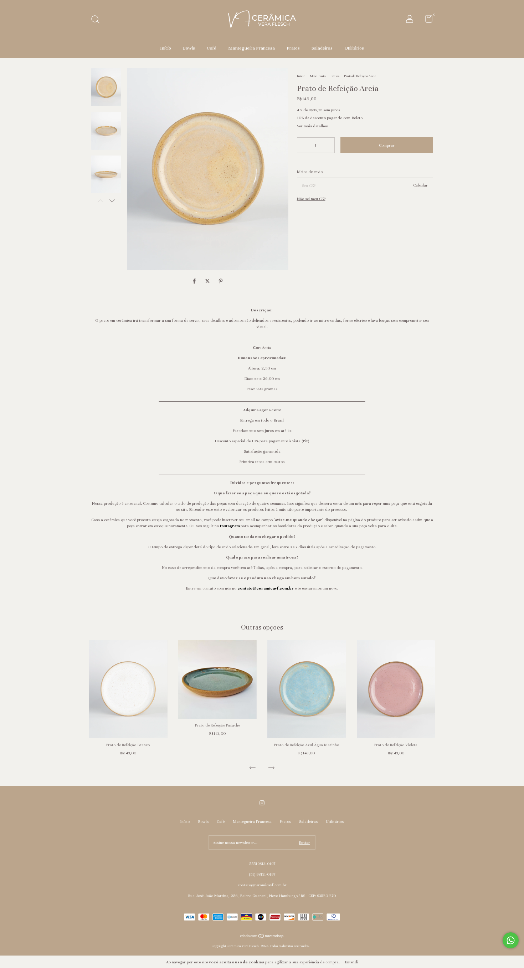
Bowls (189, 48)
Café (211, 48)
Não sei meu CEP (311, 198)
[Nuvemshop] (262, 937)
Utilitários (354, 48)
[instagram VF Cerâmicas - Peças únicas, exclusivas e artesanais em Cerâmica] (262, 803)
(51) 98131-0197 (262, 874)
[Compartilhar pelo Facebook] (195, 281)
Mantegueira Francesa (251, 48)
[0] (426, 21)
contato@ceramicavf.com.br (265, 588)
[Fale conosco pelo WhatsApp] (511, 940)
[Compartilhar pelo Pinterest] (220, 281)
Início (165, 48)
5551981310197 (262, 863)
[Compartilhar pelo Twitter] (208, 281)
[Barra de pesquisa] (98, 20)
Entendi (351, 961)
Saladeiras (322, 48)
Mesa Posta (318, 76)
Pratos (293, 48)
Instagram (230, 525)
